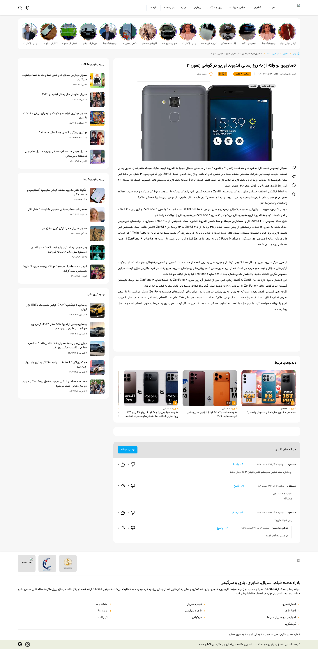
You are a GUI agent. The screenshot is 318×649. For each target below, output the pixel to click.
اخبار (273, 8)
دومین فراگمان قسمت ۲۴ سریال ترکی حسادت (108, 43)
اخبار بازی (290, 611)
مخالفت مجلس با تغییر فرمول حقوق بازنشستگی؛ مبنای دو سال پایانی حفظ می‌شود (54, 384)
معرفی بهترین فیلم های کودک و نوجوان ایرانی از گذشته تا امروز (55, 115)
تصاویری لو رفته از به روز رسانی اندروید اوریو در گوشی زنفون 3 (236, 53)
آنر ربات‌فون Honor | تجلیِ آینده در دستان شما (207, 43)
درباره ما (102, 611)
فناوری (257, 8)
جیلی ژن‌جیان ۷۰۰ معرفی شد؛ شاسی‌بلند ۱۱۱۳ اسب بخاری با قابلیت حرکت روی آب (57, 345)
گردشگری (290, 624)
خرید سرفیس (271, 634)
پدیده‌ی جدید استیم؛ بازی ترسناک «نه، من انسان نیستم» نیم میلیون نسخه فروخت (59, 249)
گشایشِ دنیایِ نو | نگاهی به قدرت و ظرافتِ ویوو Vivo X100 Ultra (48, 43)
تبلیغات (153, 8)
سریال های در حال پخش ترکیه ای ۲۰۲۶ (64, 94)
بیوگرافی (197, 8)
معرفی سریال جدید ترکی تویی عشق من (64, 228)
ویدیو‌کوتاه (169, 8)
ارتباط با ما (101, 604)
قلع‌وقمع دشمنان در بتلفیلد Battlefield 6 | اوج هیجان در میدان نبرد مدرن (148, 43)
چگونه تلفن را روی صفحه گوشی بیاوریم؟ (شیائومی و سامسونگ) (57, 192)
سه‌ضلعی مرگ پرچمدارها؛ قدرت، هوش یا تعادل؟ (271, 412)
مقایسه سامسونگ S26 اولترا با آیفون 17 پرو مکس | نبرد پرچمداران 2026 (211, 414)
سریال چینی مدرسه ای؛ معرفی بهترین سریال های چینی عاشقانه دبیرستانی (55, 154)
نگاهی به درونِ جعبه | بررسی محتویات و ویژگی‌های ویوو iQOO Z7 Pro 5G (128, 43)
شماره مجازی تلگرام (290, 634)
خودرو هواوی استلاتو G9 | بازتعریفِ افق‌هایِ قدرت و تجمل (168, 43)
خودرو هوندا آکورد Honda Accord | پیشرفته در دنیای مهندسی (247, 43)
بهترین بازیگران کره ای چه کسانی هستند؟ (63, 132)
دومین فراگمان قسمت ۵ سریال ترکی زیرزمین (267, 43)
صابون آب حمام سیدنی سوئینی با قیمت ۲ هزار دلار (57, 209)
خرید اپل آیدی (255, 634)
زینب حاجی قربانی (288, 74)
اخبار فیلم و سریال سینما (281, 617)
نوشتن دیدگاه (128, 450)
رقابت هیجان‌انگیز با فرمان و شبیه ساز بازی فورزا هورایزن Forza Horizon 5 (227, 43)
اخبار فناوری (289, 604)
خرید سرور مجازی (237, 634)
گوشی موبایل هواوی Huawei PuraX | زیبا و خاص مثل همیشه (287, 43)
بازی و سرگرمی (215, 8)
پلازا (294, 53)
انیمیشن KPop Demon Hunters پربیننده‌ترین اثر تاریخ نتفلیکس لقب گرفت (55, 269)
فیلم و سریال (238, 8)
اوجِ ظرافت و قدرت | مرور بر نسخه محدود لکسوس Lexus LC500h (88, 43)
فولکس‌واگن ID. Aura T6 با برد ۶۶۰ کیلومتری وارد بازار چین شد (56, 364)
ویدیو (183, 8)
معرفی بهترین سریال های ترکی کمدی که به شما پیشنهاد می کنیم (54, 77)
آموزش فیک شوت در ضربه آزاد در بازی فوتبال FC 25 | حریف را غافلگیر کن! (68, 43)
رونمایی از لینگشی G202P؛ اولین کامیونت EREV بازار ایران (56, 307)
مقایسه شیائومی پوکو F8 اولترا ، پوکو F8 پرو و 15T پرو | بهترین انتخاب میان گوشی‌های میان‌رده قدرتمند (152, 414)
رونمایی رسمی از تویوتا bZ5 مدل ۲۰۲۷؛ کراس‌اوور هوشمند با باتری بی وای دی (59, 326)
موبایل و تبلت (273, 53)
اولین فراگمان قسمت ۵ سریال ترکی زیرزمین (188, 43)
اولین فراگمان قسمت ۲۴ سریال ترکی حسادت (29, 43)
